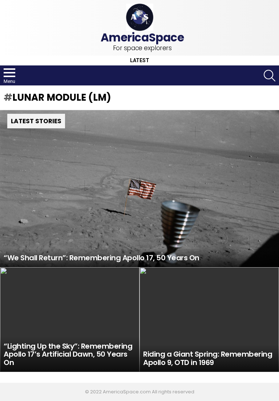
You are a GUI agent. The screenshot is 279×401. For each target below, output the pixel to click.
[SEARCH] (269, 76)
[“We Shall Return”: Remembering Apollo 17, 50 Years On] (139, 188)
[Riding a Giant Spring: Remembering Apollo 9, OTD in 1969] (209, 319)
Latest (139, 60)
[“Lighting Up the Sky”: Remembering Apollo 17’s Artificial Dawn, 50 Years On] (70, 319)
